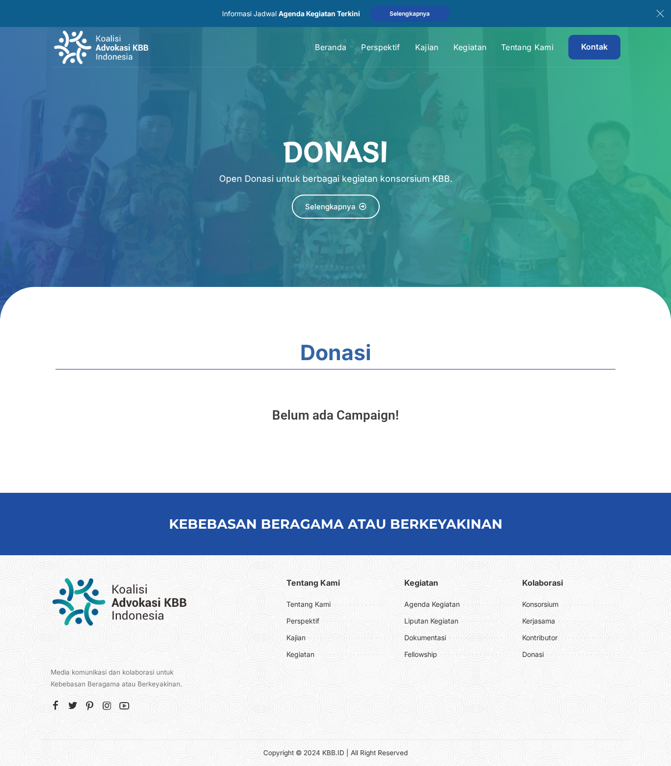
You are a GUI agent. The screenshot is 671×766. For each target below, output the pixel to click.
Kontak (594, 47)
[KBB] (101, 47)
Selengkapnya (410, 13)
